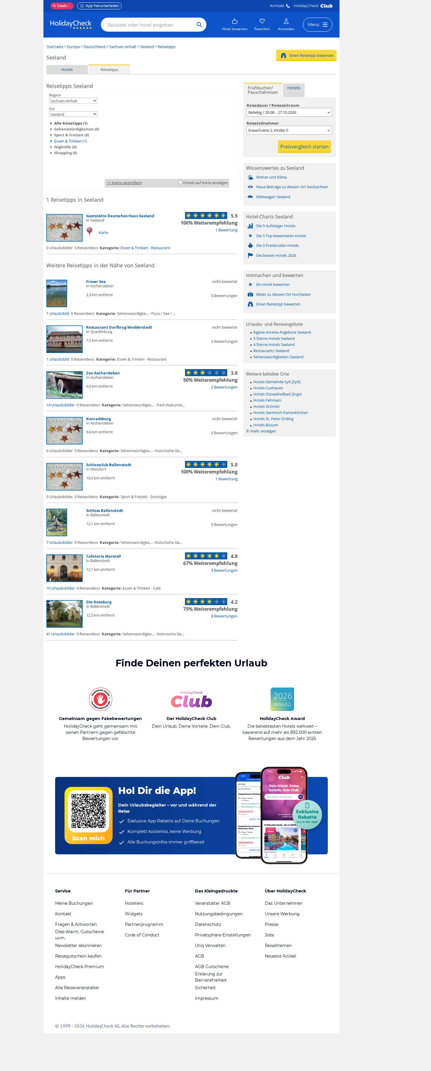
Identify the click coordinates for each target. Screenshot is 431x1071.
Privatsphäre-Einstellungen (223, 935)
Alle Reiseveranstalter (77, 987)
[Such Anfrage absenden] (199, 25)
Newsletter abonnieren (78, 945)
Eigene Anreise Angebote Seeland (282, 332)
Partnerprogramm (144, 924)
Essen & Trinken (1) (70, 141)
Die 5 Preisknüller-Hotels (277, 245)
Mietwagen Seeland (273, 196)
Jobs (269, 935)
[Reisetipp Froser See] (56, 305)
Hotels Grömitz (266, 406)
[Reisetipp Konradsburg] (64, 443)
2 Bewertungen (224, 387)
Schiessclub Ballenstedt (108, 464)
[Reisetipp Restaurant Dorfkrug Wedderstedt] (64, 351)
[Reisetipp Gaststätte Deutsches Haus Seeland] (64, 240)
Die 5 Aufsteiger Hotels (276, 225)
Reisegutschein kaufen (78, 956)
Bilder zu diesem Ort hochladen (283, 294)
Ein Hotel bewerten (273, 284)
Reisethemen (278, 945)
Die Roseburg (98, 602)
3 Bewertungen (224, 570)
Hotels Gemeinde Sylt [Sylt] (277, 381)
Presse (271, 924)
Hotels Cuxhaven (268, 388)
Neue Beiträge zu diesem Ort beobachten (292, 186)
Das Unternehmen (284, 903)
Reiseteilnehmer (263, 123)
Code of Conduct (142, 935)
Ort (52, 108)
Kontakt (277, 6)
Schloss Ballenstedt (104, 510)
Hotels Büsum (265, 424)
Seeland (147, 46)
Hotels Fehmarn (267, 400)
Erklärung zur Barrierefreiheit (211, 977)
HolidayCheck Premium (79, 966)
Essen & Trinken (134, 247)
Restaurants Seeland (271, 350)
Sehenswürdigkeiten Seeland (278, 356)
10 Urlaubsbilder (60, 588)
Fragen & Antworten (76, 924)
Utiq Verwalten (210, 945)
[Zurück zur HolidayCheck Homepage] (70, 24)
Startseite (55, 46)
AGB (199, 956)
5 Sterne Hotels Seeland (274, 338)
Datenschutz (208, 924)
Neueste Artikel (280, 956)
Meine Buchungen (74, 903)
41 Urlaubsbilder (60, 634)
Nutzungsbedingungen (218, 913)
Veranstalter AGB (212, 903)
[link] (234, 25)
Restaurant (160, 247)
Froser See (96, 281)
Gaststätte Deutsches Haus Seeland (120, 215)
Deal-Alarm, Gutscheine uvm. (79, 935)
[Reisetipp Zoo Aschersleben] (64, 397)
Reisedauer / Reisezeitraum (273, 105)
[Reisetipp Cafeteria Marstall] (64, 580)
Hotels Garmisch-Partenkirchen (280, 412)
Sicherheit (205, 987)
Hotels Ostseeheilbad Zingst (277, 394)
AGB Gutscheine (212, 966)
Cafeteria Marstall (103, 556)
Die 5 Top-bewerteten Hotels (281, 235)
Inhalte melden (70, 998)
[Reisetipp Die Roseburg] (64, 626)
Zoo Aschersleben (103, 373)
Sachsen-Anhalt (122, 46)
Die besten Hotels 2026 (276, 255)
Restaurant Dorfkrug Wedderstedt (119, 327)
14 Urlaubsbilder (60, 405)
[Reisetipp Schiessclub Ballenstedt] (64, 489)
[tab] (262, 90)
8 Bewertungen (224, 616)
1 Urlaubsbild (57, 313)
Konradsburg (98, 418)
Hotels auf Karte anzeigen (205, 182)
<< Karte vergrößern (124, 182)
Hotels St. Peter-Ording (273, 418)
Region (55, 95)
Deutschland (95, 46)
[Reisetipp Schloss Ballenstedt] (56, 534)
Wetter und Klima (271, 177)
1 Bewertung (226, 229)
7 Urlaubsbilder (59, 542)
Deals (60, 6)
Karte (103, 232)
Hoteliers (134, 903)
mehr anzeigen (263, 431)
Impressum (206, 998)
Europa (73, 46)
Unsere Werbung (282, 913)
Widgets (133, 913)
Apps (60, 977)
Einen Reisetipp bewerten (311, 55)
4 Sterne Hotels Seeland (274, 344)
